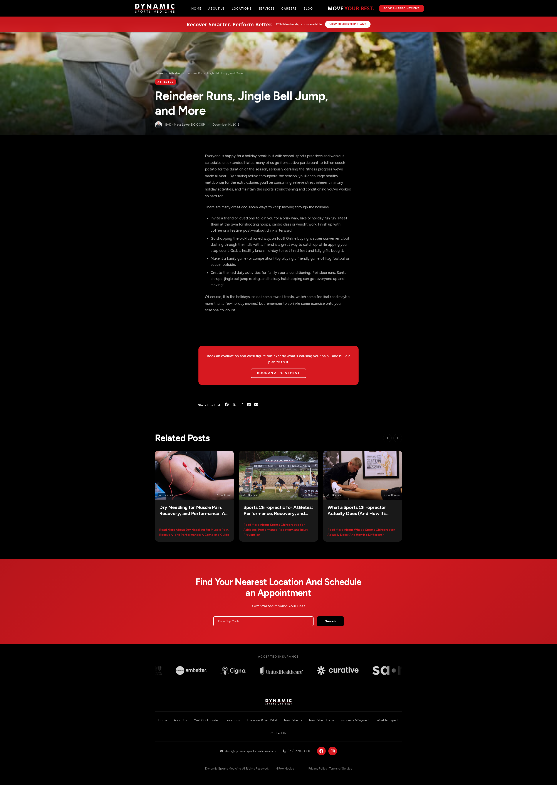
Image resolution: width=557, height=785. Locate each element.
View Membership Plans (347, 24)
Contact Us (278, 733)
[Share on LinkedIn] (249, 405)
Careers (289, 8)
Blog (308, 8)
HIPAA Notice (285, 768)
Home (196, 8)
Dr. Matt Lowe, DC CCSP (187, 124)
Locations (242, 8)
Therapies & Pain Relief (262, 720)
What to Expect (388, 720)
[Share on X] (234, 405)
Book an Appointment (278, 373)
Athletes (174, 73)
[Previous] (387, 438)
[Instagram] (241, 405)
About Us (180, 720)
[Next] (397, 438)
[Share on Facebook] (227, 405)
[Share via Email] (256, 405)
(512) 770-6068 (298, 751)
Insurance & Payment (355, 720)
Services (266, 8)
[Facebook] (321, 751)
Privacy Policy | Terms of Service (330, 768)
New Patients (293, 720)
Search (330, 621)
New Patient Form (321, 720)
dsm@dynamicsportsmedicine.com (250, 751)
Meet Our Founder (206, 720)
